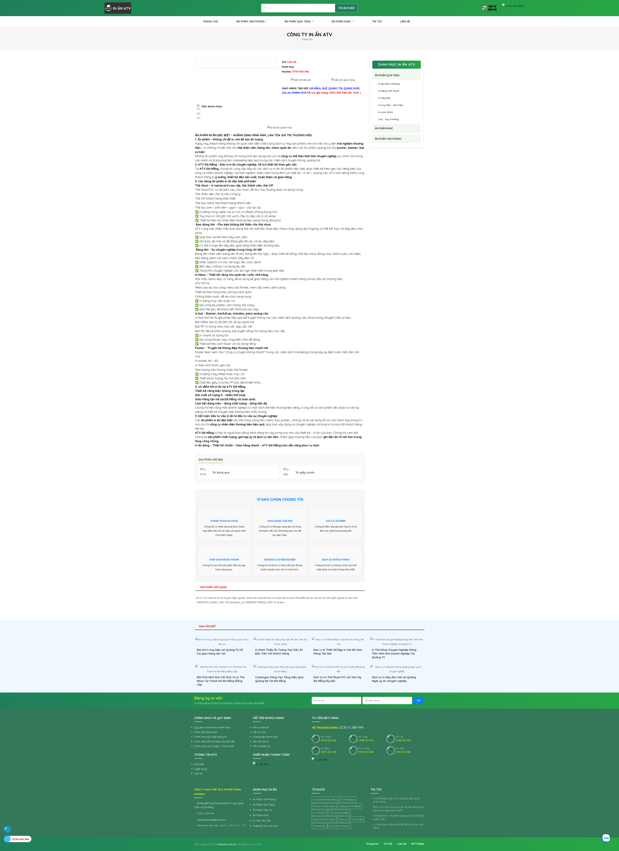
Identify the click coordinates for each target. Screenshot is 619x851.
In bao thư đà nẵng (324, 806)
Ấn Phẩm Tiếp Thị (262, 810)
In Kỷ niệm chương (339, 826)
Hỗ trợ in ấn (259, 732)
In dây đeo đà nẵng (349, 806)
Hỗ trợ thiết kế (260, 727)
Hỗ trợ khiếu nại (261, 746)
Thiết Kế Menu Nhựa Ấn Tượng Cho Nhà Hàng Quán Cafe (398, 817)
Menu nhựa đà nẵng (324, 819)
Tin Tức (387, 843)
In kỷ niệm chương (389, 83)
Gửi (418, 700)
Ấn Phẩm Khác (261, 815)
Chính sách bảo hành (205, 732)
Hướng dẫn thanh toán (265, 736)
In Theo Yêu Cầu (262, 820)
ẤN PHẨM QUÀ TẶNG (298, 21)
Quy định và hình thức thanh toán (212, 727)
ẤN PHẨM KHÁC (342, 21)
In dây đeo (384, 97)
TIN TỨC (377, 21)
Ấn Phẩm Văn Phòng (264, 799)
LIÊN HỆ (405, 21)
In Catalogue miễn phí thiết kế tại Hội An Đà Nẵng (398, 826)
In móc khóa (385, 112)
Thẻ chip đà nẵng (339, 812)
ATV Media (417, 843)
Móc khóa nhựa (212, 106)
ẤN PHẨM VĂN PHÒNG (250, 21)
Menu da (343, 819)
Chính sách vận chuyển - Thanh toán (214, 746)
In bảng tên (319, 826)
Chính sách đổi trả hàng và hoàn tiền (214, 741)
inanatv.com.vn (226, 844)
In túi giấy (357, 819)
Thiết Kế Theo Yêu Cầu (265, 825)
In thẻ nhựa (319, 812)
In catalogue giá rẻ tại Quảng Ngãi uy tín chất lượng (396, 800)
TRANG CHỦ (210, 21)
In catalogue (347, 799)
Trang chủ (307, 39)
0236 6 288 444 (205, 813)
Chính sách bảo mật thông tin (210, 736)
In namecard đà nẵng (325, 799)
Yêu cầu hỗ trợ (261, 741)
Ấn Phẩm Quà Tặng (264, 804)
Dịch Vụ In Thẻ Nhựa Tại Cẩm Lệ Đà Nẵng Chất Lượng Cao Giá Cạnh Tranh (398, 808)
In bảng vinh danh (388, 90)
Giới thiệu (199, 764)
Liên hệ (198, 773)
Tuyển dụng (200, 768)
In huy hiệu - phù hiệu (390, 105)
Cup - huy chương (388, 119)
